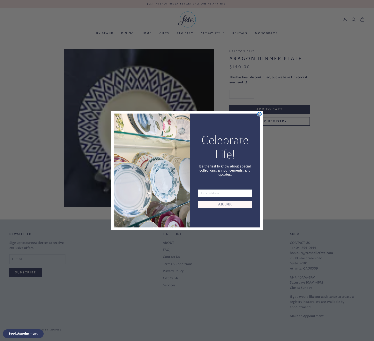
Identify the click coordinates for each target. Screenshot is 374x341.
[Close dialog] (259, 114)
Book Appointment (23, 334)
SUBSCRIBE (225, 204)
